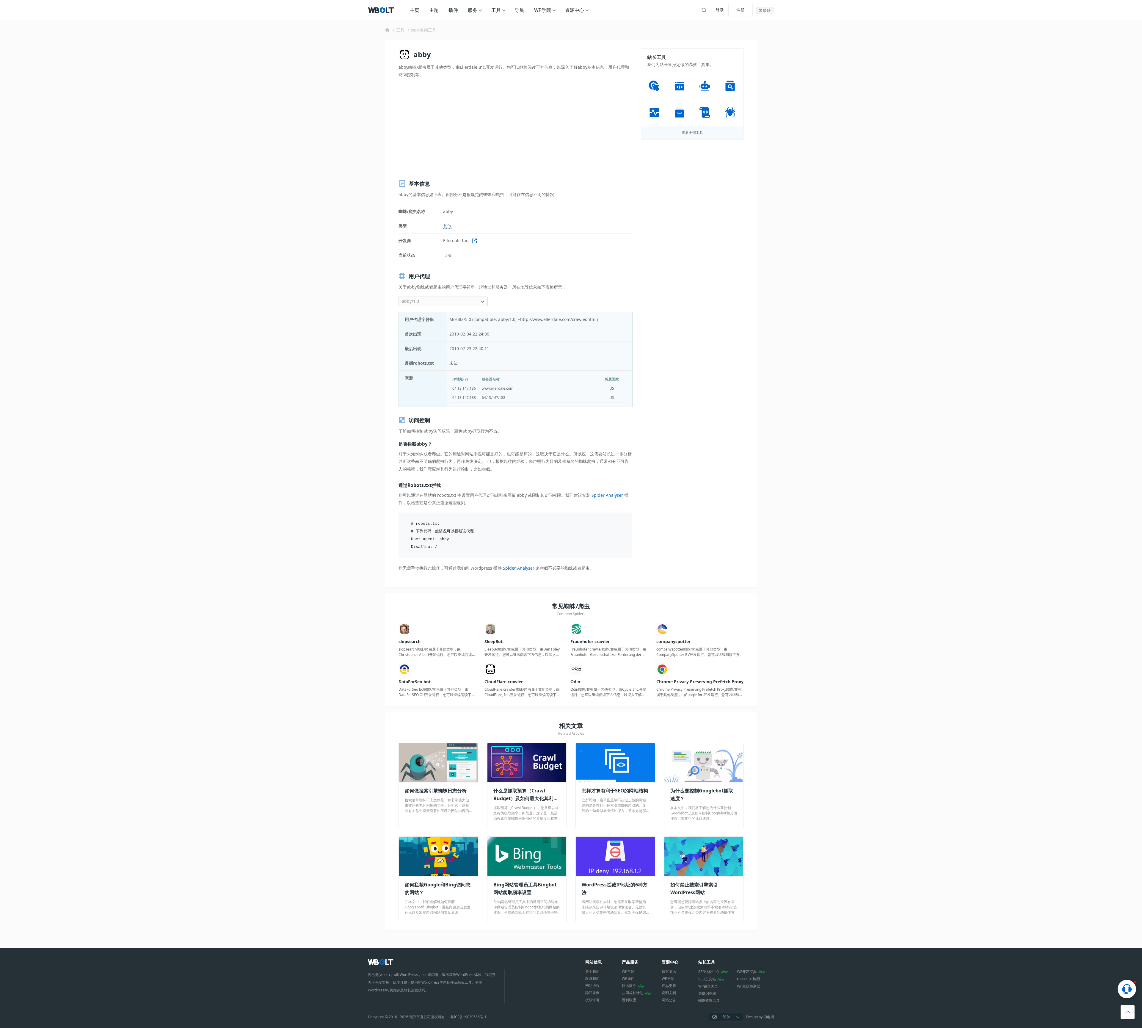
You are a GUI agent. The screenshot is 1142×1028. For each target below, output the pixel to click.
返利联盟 (629, 999)
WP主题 (628, 971)
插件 (453, 10)
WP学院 (542, 10)
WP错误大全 (708, 986)
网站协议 (592, 985)
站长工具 (706, 962)
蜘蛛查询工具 (423, 30)
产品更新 (669, 985)
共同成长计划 (632, 992)
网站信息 (593, 962)
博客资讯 (669, 971)
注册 (740, 10)
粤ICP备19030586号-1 (468, 1017)
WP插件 (628, 978)
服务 (472, 10)
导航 (519, 10)
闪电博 (768, 1016)
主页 (414, 10)
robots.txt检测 (748, 978)
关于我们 (592, 971)
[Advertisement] (515, 128)
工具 (496, 10)
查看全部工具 (692, 132)
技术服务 (629, 985)
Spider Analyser (607, 495)
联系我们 (592, 978)
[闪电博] (381, 10)
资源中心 (574, 10)
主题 (434, 10)
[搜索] (704, 10)
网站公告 (669, 999)
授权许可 (592, 999)
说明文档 (669, 992)
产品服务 (630, 962)
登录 (720, 10)
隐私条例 (592, 992)
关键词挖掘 (707, 993)
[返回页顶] (1127, 1012)
